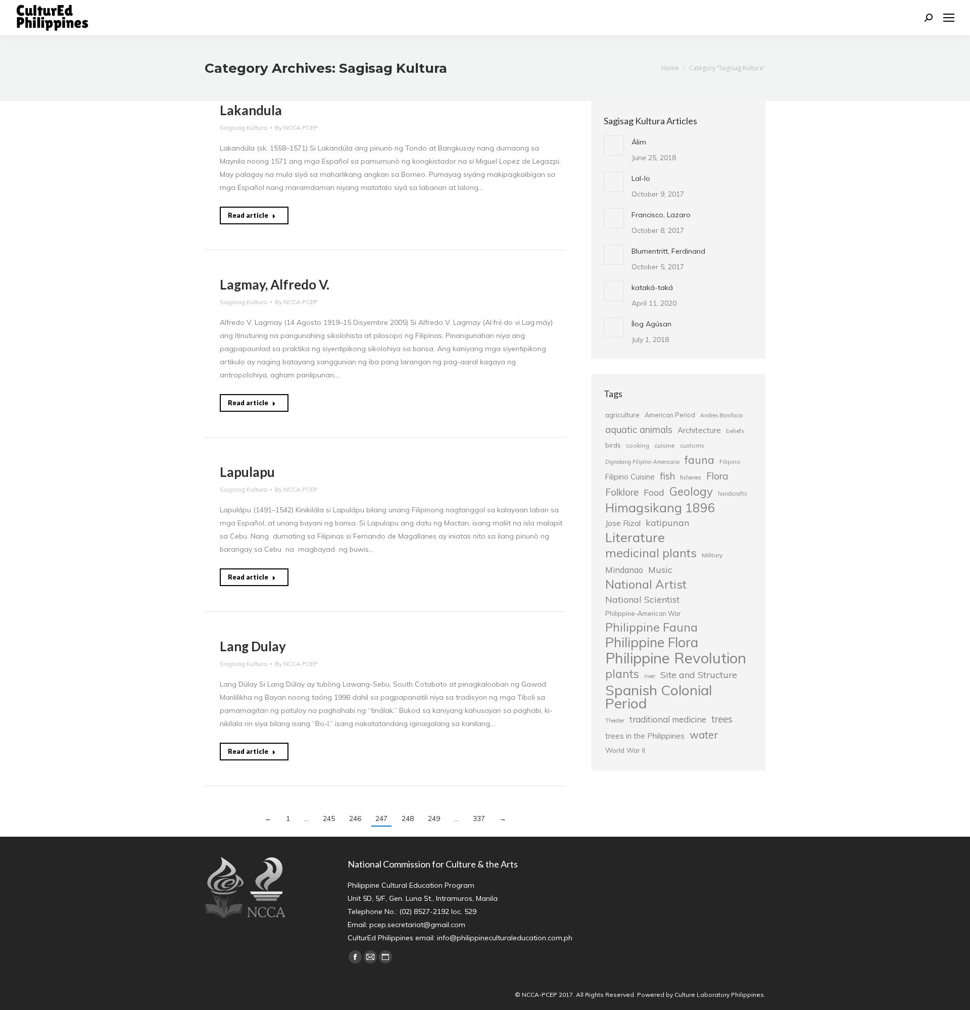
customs (692, 445)
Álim (639, 142)
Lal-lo (641, 178)
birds (613, 445)
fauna (699, 459)
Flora (717, 476)
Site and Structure (698, 674)
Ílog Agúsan (651, 323)
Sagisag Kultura (243, 127)
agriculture (622, 414)
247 (381, 818)
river (649, 676)
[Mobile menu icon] (949, 18)
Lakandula (251, 110)
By (296, 127)
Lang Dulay (253, 646)
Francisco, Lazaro (661, 214)
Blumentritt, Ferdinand (668, 251)
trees (722, 719)
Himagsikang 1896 (660, 507)
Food (654, 492)
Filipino (730, 461)
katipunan (668, 522)
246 (355, 818)
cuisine (664, 445)
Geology (691, 491)
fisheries (690, 477)
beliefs (735, 431)
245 (329, 818)
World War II (625, 750)
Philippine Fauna (651, 627)
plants (622, 674)
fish (667, 476)
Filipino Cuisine (630, 477)
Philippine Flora (651, 642)
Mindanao (624, 570)
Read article (248, 215)
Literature (635, 537)
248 (408, 818)
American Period (670, 415)
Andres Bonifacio (721, 415)
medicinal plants (651, 552)
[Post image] (614, 145)
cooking (637, 445)
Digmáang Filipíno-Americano (642, 461)
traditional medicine (667, 719)
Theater (614, 720)
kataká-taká (652, 287)
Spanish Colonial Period (658, 697)
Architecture (699, 430)
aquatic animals (638, 429)
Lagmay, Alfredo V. (274, 284)
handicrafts (732, 493)
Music (660, 569)
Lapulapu (247, 472)
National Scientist (642, 599)
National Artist (646, 584)
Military (712, 555)
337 (479, 818)
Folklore (622, 492)
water (704, 734)
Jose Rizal (623, 523)
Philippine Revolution (675, 657)
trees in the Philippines (645, 736)
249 (434, 818)
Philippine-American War (643, 613)
